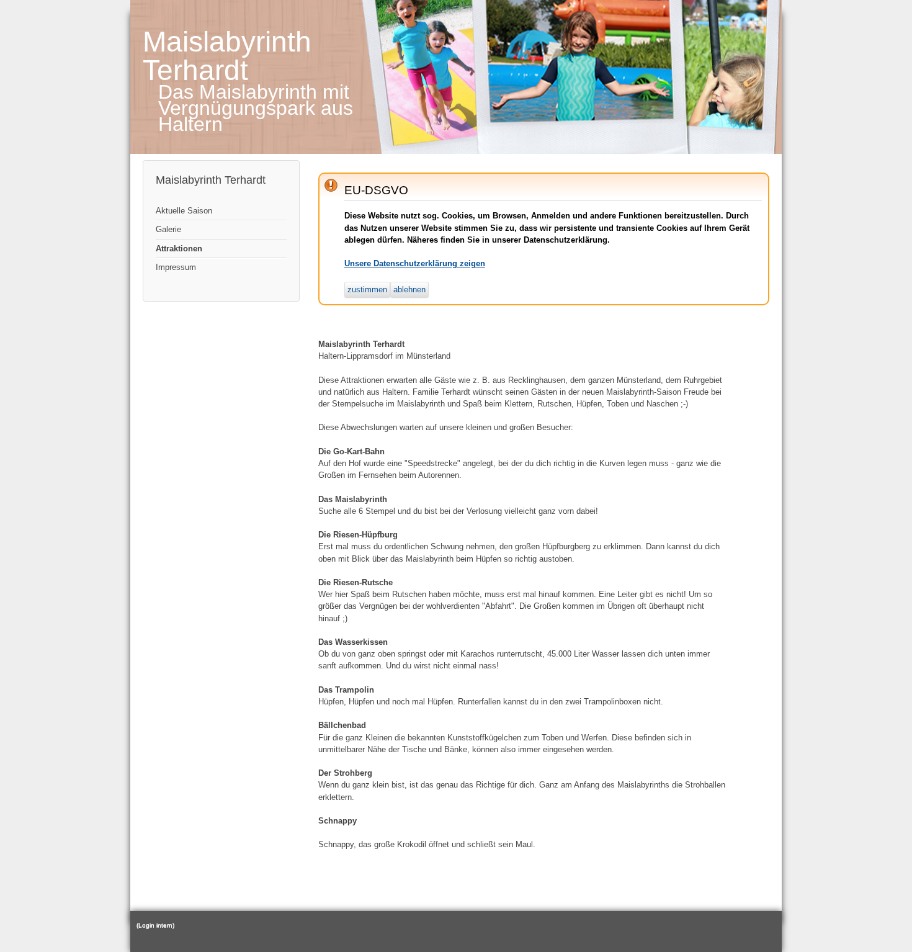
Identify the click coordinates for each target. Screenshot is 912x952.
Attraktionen (179, 248)
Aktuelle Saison (184, 210)
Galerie (168, 229)
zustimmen (367, 289)
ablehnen (409, 289)
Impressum (176, 267)
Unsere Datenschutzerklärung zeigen (414, 263)
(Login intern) (155, 925)
